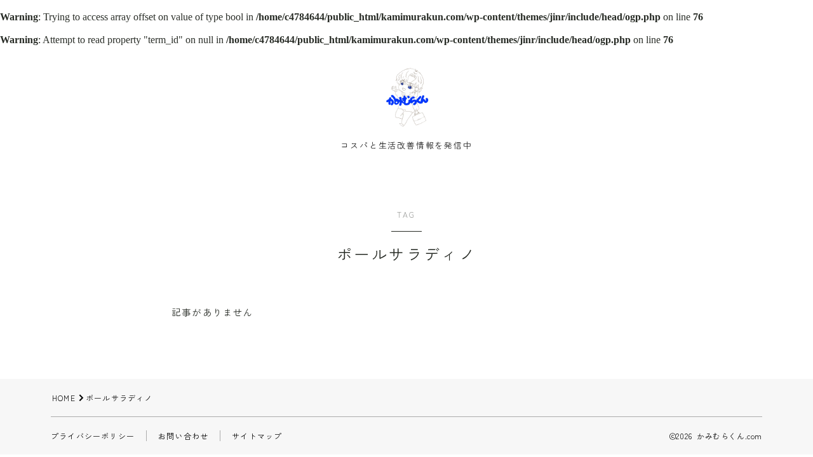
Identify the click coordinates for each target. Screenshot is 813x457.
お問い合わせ (183, 435)
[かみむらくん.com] (406, 97)
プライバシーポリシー (93, 435)
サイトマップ (257, 435)
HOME (64, 397)
